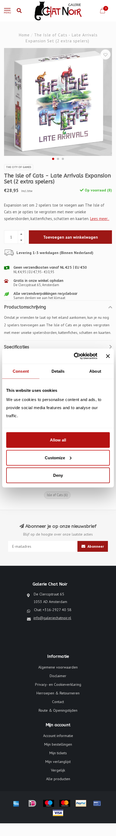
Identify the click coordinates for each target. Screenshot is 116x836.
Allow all (58, 440)
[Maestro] (48, 803)
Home (24, 34)
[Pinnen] (97, 803)
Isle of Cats (57, 495)
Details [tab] (58, 371)
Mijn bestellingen (58, 744)
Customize (55, 457)
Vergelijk (58, 770)
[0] (102, 11)
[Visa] (58, 813)
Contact (58, 701)
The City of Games (18, 167)
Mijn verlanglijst (58, 761)
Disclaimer (58, 675)
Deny (58, 475)
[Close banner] (108, 356)
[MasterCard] (64, 803)
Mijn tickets (58, 753)
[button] (53, 159)
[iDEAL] (32, 803)
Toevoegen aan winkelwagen (70, 237)
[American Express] (16, 803)
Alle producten (58, 778)
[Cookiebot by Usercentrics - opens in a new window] (74, 356)
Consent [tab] (21, 371)
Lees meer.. (99, 218)
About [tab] (95, 371)
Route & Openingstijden (58, 710)
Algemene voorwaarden (58, 667)
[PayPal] (81, 803)
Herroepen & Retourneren (58, 693)
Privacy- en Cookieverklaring (58, 684)
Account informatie (58, 735)
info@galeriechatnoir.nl (52, 617)
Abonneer (95, 546)
